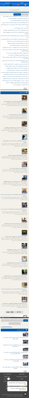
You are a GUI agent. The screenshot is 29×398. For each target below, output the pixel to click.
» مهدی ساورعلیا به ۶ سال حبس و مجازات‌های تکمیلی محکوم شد (15, 30)
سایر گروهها (7, 376)
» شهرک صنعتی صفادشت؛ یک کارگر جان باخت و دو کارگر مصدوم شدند (14, 39)
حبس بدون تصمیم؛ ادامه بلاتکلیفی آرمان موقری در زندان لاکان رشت (14, 303)
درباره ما (21, 2)
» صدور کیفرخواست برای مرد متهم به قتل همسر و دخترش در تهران (15, 22)
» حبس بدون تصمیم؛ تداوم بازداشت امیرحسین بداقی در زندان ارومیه (15, 76)
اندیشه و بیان (16, 323)
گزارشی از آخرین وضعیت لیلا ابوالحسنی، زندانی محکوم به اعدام (15, 101)
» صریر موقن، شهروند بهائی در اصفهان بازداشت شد (18, 18)
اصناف (26, 320)
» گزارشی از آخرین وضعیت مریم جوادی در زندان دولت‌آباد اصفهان (15, 78)
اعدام (21, 320)
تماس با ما (7, 2)
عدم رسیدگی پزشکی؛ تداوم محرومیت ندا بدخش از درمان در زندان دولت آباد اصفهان (13, 195)
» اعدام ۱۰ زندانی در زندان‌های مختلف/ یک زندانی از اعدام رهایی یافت (15, 80)
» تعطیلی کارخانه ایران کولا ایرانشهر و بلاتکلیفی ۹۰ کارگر (17, 82)
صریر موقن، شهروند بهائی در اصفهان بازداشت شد (17, 114)
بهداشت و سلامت (5, 320)
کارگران (7, 388)
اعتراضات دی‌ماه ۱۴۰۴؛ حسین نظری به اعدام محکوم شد (16, 249)
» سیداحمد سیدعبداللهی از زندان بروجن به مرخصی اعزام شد (16, 66)
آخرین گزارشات (17, 14)
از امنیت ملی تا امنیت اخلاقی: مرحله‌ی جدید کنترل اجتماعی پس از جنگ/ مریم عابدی (13, 289)
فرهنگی (7, 386)
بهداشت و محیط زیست (21, 376)
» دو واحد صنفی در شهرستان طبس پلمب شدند (19, 20)
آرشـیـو (25, 88)
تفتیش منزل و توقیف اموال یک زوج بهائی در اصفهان (17, 155)
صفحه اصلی (22, 374)
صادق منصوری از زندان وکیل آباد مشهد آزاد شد (17, 168)
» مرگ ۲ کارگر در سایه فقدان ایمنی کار (20, 84)
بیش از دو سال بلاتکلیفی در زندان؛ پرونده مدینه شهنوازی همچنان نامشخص (14, 141)
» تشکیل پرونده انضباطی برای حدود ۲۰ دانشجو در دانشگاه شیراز (16, 74)
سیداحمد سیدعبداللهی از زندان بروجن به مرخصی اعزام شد (15, 236)
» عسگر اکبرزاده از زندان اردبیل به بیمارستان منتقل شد (17, 70)
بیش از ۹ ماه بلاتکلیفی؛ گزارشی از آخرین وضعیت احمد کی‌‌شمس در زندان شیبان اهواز (13, 209)
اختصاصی (24, 14)
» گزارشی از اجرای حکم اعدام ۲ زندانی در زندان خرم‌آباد (17, 41)
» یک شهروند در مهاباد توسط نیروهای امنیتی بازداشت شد (17, 52)
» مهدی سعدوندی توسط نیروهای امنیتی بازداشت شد (18, 55)
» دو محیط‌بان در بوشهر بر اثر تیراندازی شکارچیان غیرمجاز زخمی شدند (14, 72)
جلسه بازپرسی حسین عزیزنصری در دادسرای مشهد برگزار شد (15, 223)
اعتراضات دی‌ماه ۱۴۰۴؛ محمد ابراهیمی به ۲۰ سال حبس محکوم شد (14, 181)
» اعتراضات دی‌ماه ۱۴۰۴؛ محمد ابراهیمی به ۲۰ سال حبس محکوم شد (15, 47)
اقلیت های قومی (7, 381)
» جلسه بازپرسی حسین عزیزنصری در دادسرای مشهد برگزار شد (16, 64)
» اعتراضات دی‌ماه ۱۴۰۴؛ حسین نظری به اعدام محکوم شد (17, 68)
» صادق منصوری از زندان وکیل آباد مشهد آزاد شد (19, 45)
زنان (11, 323)
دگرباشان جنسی (7, 374)
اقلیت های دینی (14, 320)
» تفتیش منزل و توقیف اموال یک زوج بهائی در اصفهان (18, 43)
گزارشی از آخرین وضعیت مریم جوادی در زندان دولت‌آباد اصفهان (15, 276)
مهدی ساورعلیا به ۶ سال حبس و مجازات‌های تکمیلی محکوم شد (15, 127)
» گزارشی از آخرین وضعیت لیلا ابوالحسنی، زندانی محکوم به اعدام (15, 16)
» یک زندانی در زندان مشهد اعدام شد (21, 28)
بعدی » (8, 312)
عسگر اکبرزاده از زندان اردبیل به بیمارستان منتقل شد (16, 262)
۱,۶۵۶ (12, 312)
